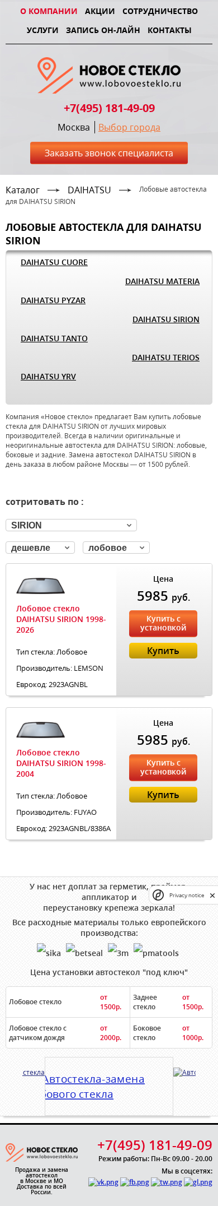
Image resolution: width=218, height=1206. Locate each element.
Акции (100, 11)
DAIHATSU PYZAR (53, 300)
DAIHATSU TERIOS (166, 357)
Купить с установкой (163, 623)
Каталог (23, 190)
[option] (109, 1082)
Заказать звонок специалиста (109, 153)
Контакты (170, 30)
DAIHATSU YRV (48, 376)
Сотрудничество (160, 11)
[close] (212, 895)
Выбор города (129, 127)
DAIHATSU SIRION (166, 319)
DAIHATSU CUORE (54, 262)
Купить (163, 650)
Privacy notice (186, 895)
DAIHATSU (89, 190)
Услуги (43, 30)
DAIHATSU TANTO (54, 338)
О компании (49, 11)
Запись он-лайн (103, 30)
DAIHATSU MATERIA (162, 281)
